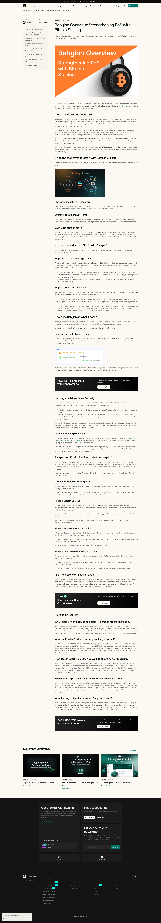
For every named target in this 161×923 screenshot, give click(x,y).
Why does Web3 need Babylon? (35, 29)
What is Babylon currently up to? (34, 55)
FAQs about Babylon (31, 65)
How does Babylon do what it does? (34, 44)
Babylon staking (124, 106)
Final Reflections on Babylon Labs (34, 60)
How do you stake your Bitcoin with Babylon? (35, 39)
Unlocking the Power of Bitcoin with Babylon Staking (35, 34)
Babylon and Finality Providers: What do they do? (35, 50)
